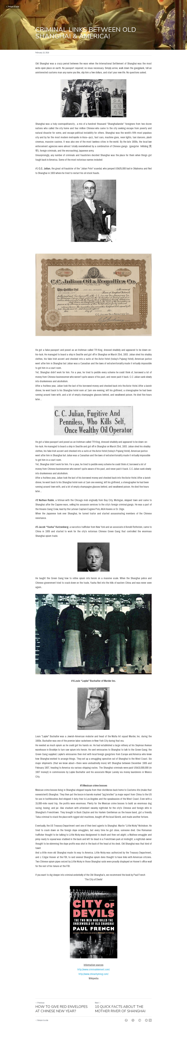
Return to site (13, 6)
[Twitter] (132, 1020)
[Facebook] (126, 1020)
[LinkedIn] (139, 1020)
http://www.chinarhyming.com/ (93, 974)
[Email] (146, 1020)
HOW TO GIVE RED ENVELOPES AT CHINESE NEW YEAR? (61, 1008)
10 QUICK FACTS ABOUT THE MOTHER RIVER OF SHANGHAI (120, 1008)
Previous (40, 1002)
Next (97, 1002)
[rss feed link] (150, 1020)
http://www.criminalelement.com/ (93, 969)
